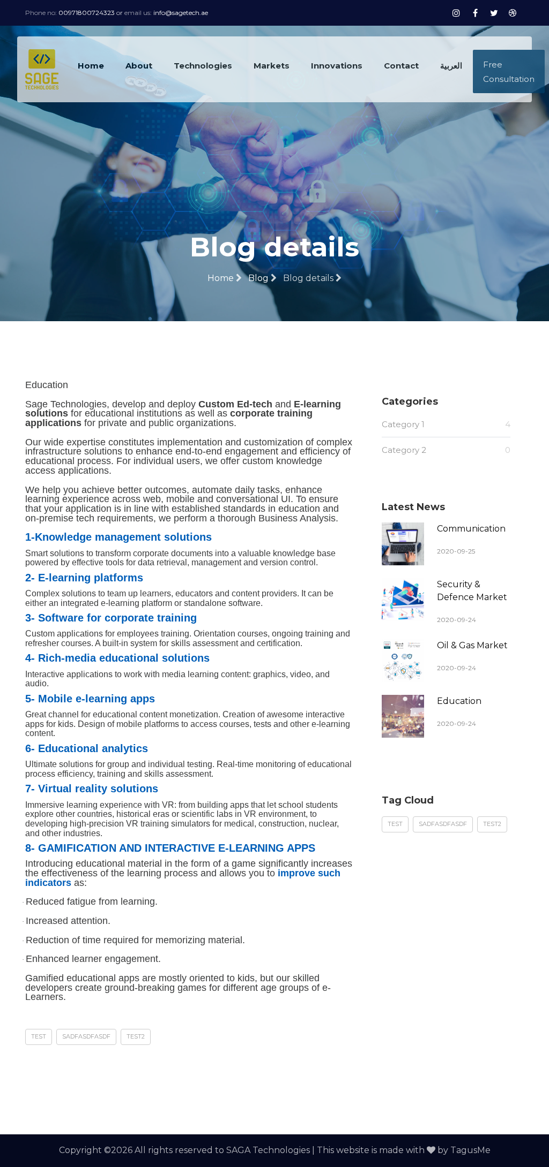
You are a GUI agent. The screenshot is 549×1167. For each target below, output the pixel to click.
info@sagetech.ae (180, 13)
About (138, 65)
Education (459, 701)
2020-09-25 (456, 551)
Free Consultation (509, 71)
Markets (272, 65)
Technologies (203, 65)
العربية (451, 65)
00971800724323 (86, 13)
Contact (401, 65)
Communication (471, 529)
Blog (259, 278)
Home (91, 65)
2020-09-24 (456, 620)
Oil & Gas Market (472, 645)
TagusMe (470, 1150)
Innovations (336, 65)
